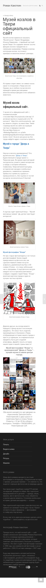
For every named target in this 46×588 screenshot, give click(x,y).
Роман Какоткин (12, 5)
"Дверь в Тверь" (21, 155)
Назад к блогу (8, 15)
